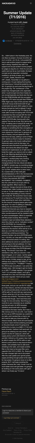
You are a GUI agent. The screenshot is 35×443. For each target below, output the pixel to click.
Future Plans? (6, 391)
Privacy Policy (28, 430)
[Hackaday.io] (9, 3)
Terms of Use (17, 430)
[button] (31, 3)
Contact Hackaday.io (21, 428)
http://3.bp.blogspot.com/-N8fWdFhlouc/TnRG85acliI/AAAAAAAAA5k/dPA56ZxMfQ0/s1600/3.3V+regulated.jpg (17, 281)
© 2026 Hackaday (17, 438)
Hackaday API (17, 432)
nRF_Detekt (23, 22)
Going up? (18, 423)
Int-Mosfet (8, 40)
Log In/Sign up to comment (11, 418)
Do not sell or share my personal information (17, 434)
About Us (10, 428)
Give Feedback (7, 430)
